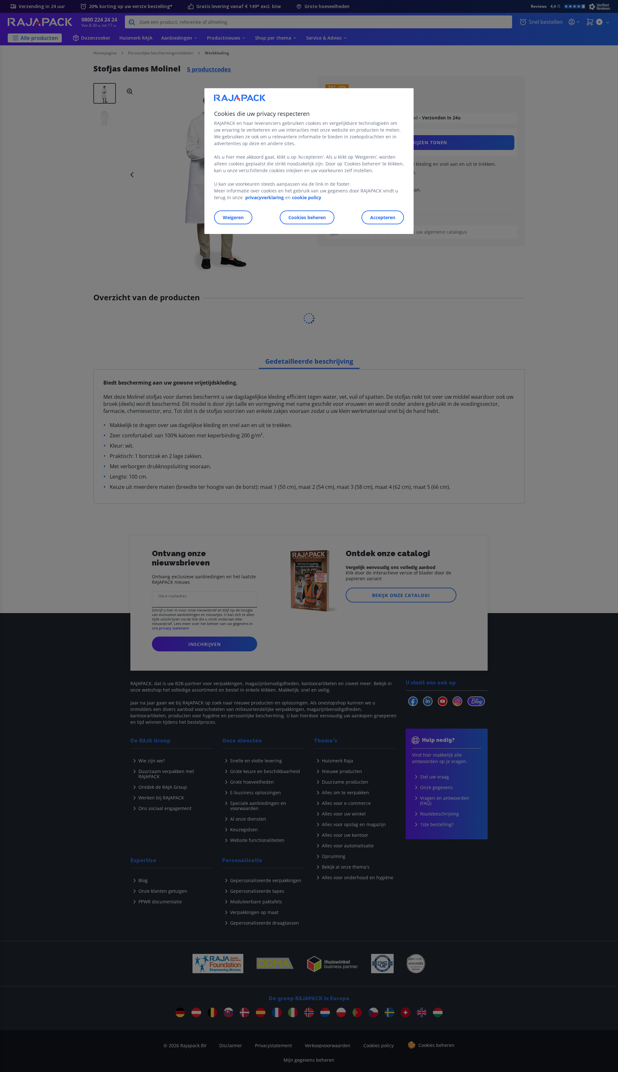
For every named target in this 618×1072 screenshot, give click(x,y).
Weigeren (233, 217)
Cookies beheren (307, 217)
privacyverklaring (264, 197)
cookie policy (306, 197)
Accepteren (382, 217)
